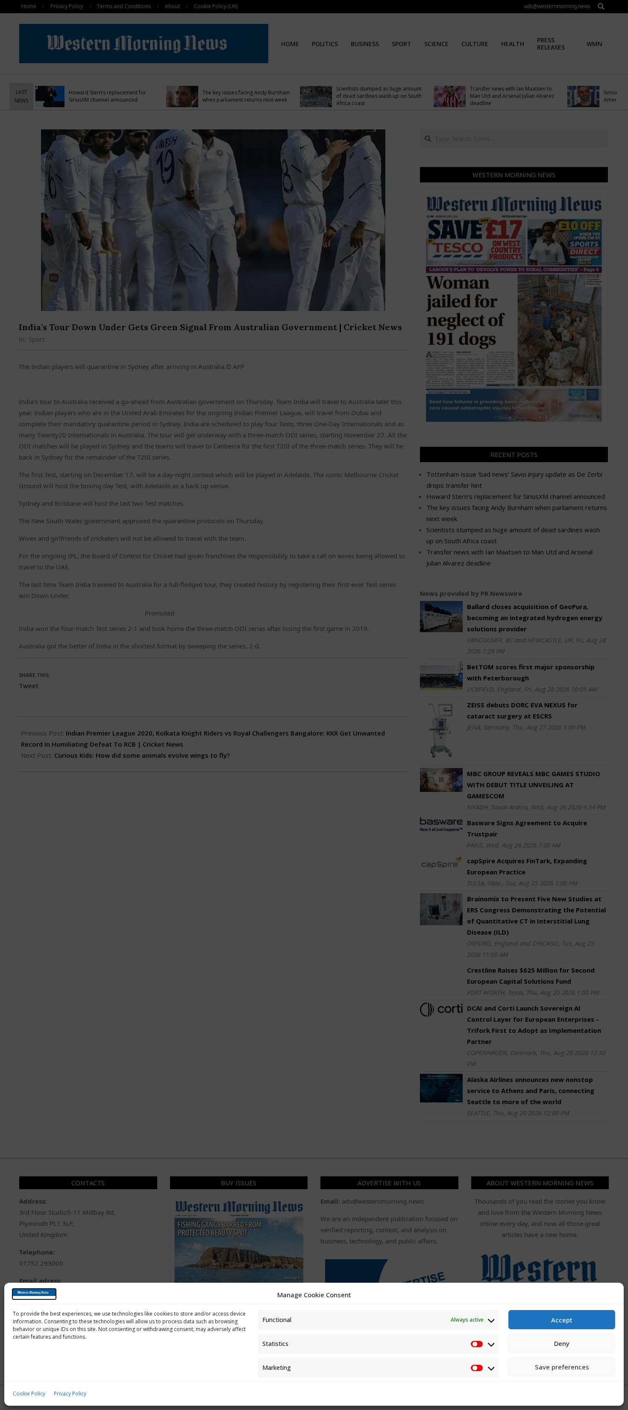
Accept (561, 1320)
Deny (561, 1343)
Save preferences (562, 1367)
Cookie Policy (29, 1393)
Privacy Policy (70, 1393)
